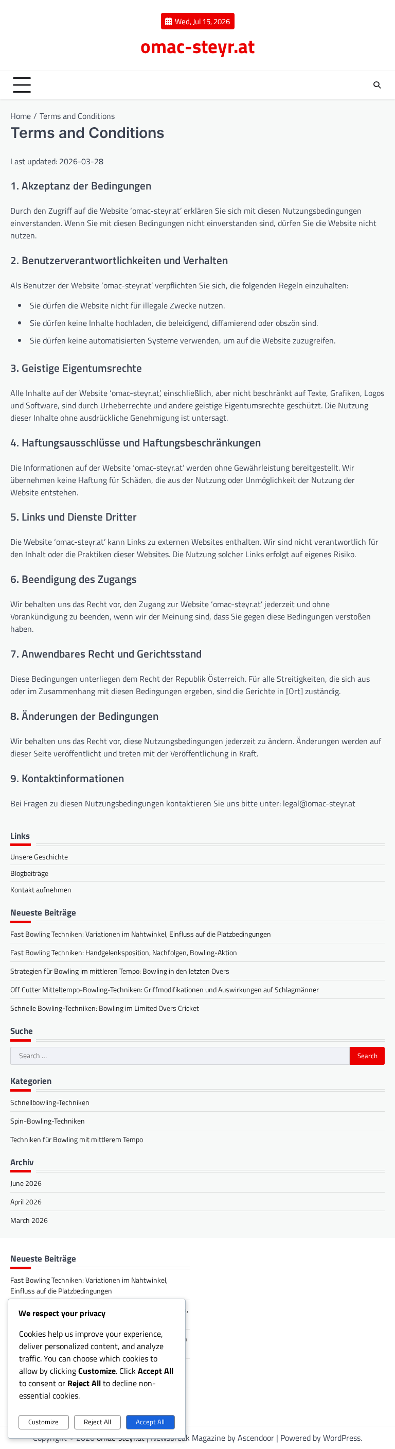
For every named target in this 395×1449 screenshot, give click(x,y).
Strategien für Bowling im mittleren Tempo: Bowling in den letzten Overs (119, 970)
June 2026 (26, 1183)
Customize (43, 1422)
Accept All (150, 1422)
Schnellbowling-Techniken (49, 1102)
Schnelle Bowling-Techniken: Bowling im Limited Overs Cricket (104, 1008)
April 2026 (26, 1201)
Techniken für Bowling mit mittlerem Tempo (76, 1139)
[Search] (377, 85)
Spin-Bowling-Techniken (47, 1120)
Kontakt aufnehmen (40, 889)
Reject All (97, 1422)
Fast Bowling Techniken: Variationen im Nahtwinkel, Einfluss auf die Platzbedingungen (140, 933)
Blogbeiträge (29, 873)
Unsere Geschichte (39, 856)
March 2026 (29, 1220)
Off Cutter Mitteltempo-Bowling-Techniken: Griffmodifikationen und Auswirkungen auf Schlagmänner (164, 989)
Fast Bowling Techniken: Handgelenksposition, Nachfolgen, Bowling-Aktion (123, 952)
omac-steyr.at (197, 45)
